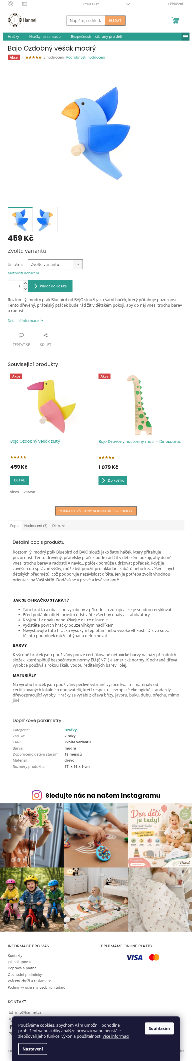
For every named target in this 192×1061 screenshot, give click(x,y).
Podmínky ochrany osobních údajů (37, 987)
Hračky (70, 730)
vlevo (14, 491)
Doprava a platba (22, 968)
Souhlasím (159, 1028)
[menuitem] (13, 37)
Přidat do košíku (53, 286)
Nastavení (32, 1049)
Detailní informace (23, 320)
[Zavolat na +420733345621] (15, 3)
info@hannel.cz (28, 1012)
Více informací (115, 1036)
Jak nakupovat (19, 961)
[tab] (96, 600)
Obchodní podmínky (25, 974)
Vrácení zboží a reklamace (29, 980)
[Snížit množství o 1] (25, 289)
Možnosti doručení (23, 273)
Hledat (115, 20)
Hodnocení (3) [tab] (35, 525)
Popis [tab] (14, 525)
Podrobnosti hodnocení (85, 57)
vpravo (29, 491)
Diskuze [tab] (58, 525)
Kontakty (91, 4)
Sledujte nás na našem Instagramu (103, 795)
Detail (19, 480)
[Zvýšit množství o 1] (25, 283)
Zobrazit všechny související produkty (96, 510)
